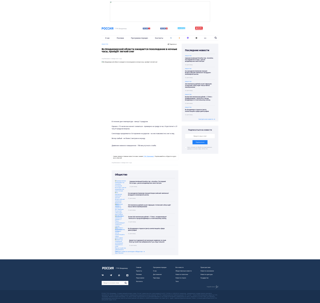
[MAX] (188, 38)
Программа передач (139, 38)
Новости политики (182, 274)
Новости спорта (181, 278)
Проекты (139, 271)
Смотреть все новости (205, 119)
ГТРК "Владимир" (148, 156)
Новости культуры (206, 274)
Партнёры (156, 278)
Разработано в (211, 286)
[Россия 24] (164, 29)
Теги (177, 281)
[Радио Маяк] (199, 30)
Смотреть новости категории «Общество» (129, 251)
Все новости (180, 267)
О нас (107, 38)
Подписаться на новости (200, 130)
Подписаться (200, 142)
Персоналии (140, 278)
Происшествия (205, 267)
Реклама (120, 38)
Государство (204, 278)
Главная (138, 267)
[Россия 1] (146, 29)
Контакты (159, 38)
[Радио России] (181, 29)
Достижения (157, 274)
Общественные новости (184, 271)
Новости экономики (207, 271)
